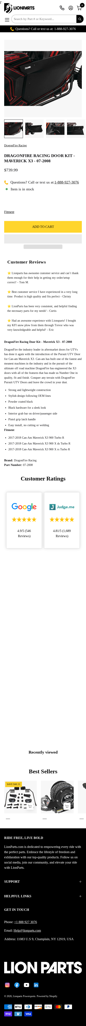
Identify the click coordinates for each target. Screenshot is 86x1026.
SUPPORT (12, 881)
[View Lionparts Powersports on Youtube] (26, 985)
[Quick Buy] (67, 806)
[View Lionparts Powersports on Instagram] (7, 985)
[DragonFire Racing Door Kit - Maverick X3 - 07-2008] (13, 128)
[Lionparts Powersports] (19, 8)
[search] (79, 19)
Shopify (53, 996)
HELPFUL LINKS (17, 896)
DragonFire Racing (15, 145)
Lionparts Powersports (24, 996)
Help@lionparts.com (27, 930)
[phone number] (62, 8)
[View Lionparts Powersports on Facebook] (17, 985)
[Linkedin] (36, 985)
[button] (43, 238)
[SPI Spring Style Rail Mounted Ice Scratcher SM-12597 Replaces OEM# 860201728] (30, 806)
